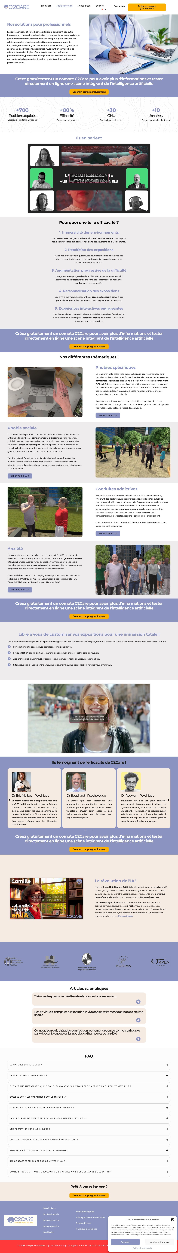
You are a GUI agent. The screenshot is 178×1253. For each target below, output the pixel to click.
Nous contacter (51, 1220)
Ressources (84, 5)
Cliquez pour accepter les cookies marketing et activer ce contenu (89, 178)
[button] (172, 1219)
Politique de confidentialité (142, 1248)
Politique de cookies (86, 1229)
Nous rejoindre (51, 1226)
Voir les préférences (159, 1242)
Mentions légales (85, 1211)
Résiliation (48, 1232)
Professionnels (64, 5)
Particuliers (45, 5)
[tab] (89, 1065)
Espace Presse (83, 1223)
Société (100, 5)
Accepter (125, 1242)
